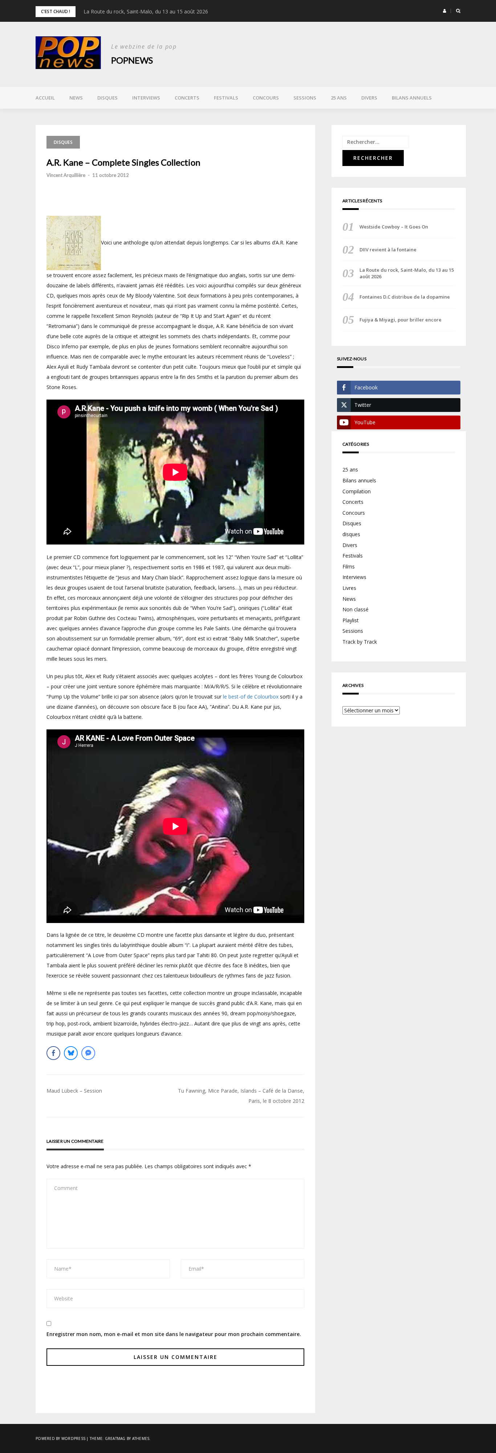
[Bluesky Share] (71, 1053)
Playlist (350, 620)
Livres (349, 587)
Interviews (146, 97)
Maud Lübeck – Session (74, 1090)
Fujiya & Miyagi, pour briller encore (400, 319)
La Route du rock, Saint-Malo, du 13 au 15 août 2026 (146, 11)
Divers (369, 97)
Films (348, 566)
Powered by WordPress (60, 1438)
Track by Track (359, 641)
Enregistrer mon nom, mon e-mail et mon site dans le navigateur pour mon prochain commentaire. (173, 1334)
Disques (107, 97)
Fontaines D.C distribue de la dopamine (404, 297)
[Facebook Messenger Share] (88, 1053)
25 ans (339, 97)
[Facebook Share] (53, 1053)
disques (351, 534)
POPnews (132, 60)
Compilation (356, 491)
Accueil (45, 97)
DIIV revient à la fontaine (387, 249)
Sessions (304, 97)
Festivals (226, 97)
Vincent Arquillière (65, 175)
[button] (445, 11)
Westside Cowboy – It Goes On (393, 226)
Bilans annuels (412, 97)
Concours (266, 97)
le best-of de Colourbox (251, 696)
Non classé (355, 609)
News (76, 97)
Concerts (187, 97)
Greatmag (115, 1438)
